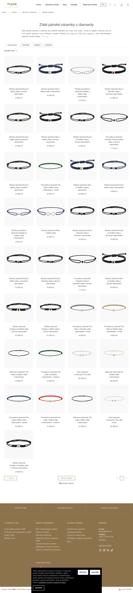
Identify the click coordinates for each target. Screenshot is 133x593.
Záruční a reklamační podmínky (48, 550)
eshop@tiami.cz (105, 531)
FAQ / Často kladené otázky (47, 529)
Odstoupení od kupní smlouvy (47, 547)
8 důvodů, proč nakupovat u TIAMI (17, 532)
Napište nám (20, 508)
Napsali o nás (9, 538)
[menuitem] (38, 5)
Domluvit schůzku (109, 508)
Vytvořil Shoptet (126, 589)
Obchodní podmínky (44, 535)
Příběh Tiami (9, 535)
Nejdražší (37, 45)
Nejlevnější (25, 45)
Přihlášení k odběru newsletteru (79, 538)
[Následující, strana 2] (122, 478)
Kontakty (102, 540)
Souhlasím (95, 572)
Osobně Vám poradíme (76, 529)
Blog (69, 541)
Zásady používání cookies (46, 544)
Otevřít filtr (9, 51)
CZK (103, 4)
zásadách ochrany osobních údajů (52, 582)
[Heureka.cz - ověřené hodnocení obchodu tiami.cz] (18, 563)
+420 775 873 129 (106, 537)
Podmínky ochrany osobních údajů (47, 539)
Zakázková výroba (74, 532)
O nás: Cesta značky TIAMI (14, 529)
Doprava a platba (42, 532)
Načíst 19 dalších (66, 478)
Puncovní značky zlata (76, 535)
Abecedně (48, 45)
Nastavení (38, 588)
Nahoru (11, 478)
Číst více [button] (45, 36)
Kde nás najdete (65, 508)
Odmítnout (83, 572)
